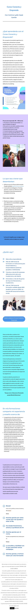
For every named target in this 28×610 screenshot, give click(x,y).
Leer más (17, 608)
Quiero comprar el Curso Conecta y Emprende (14, 319)
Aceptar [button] (12, 608)
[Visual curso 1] (14, 108)
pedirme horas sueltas (17, 186)
